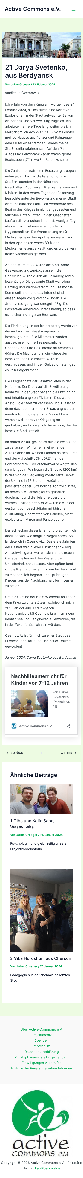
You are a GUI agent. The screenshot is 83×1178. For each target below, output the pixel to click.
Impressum (41, 1046)
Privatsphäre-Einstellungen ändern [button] (42, 1057)
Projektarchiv (41, 1035)
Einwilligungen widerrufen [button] (42, 1063)
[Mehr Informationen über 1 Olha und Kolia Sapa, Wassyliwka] (41, 799)
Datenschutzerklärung (41, 1052)
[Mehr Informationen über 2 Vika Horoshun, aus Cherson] (41, 910)
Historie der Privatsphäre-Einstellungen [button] (41, 1068)
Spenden (42, 1040)
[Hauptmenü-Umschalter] (73, 9)
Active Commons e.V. (33, 9)
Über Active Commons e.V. (41, 1029)
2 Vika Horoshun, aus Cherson (40, 958)
